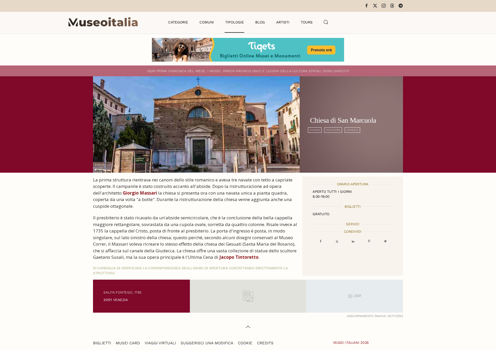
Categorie (178, 22)
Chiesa (315, 130)
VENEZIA (352, 130)
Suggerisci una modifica (207, 343)
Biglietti (102, 343)
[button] (326, 22)
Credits (265, 343)
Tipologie (234, 22)
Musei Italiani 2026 (351, 342)
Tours (307, 22)
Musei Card (128, 343)
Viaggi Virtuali (160, 343)
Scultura (333, 130)
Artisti (282, 22)
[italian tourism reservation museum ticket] (248, 50)
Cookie (245, 343)
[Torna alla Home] (103, 22)
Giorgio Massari (140, 193)
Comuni (206, 22)
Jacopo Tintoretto (239, 257)
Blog (260, 22)
